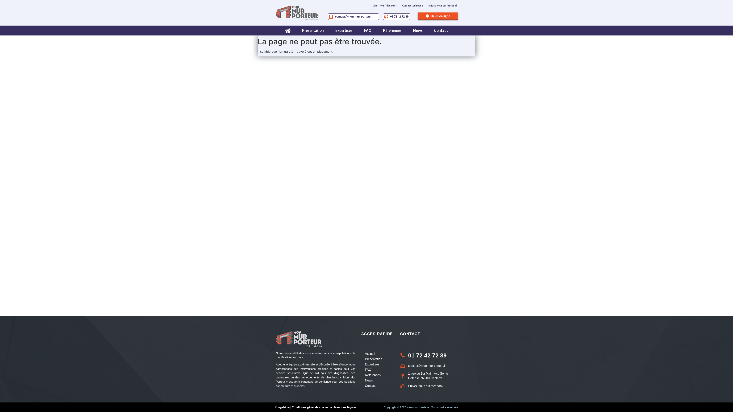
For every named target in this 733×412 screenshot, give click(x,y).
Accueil (370, 353)
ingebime (284, 407)
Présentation (373, 359)
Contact (370, 385)
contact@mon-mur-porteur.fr (354, 16)
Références (373, 375)
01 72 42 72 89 (399, 16)
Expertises (372, 364)
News (369, 380)
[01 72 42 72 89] (386, 16)
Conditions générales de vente (312, 407)
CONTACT (410, 334)
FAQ (368, 369)
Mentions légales (345, 407)
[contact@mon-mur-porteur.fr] (331, 16)
